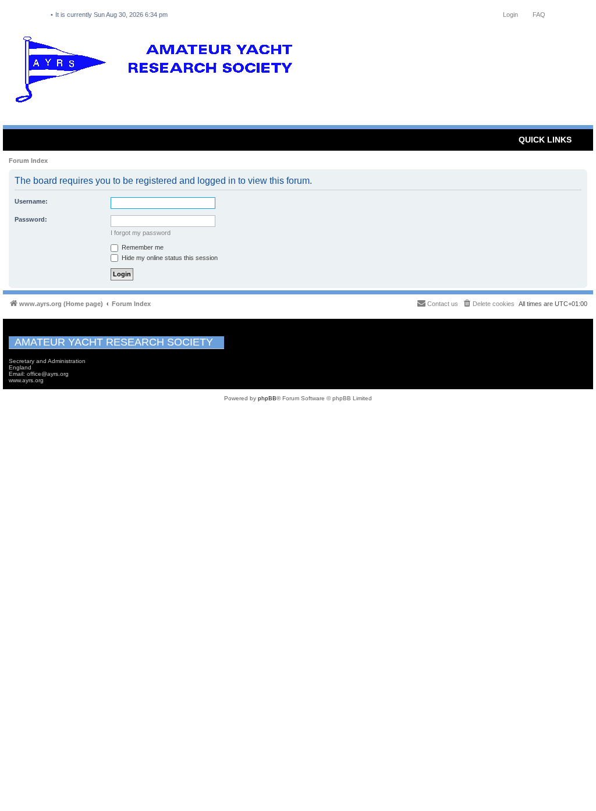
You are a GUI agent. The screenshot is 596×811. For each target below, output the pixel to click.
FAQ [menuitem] (539, 14)
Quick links (545, 139)
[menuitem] (488, 304)
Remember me (142, 247)
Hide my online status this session (169, 257)
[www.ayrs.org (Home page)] (158, 72)
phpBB (267, 398)
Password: (31, 219)
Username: (31, 201)
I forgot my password (141, 232)
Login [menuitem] (510, 14)
